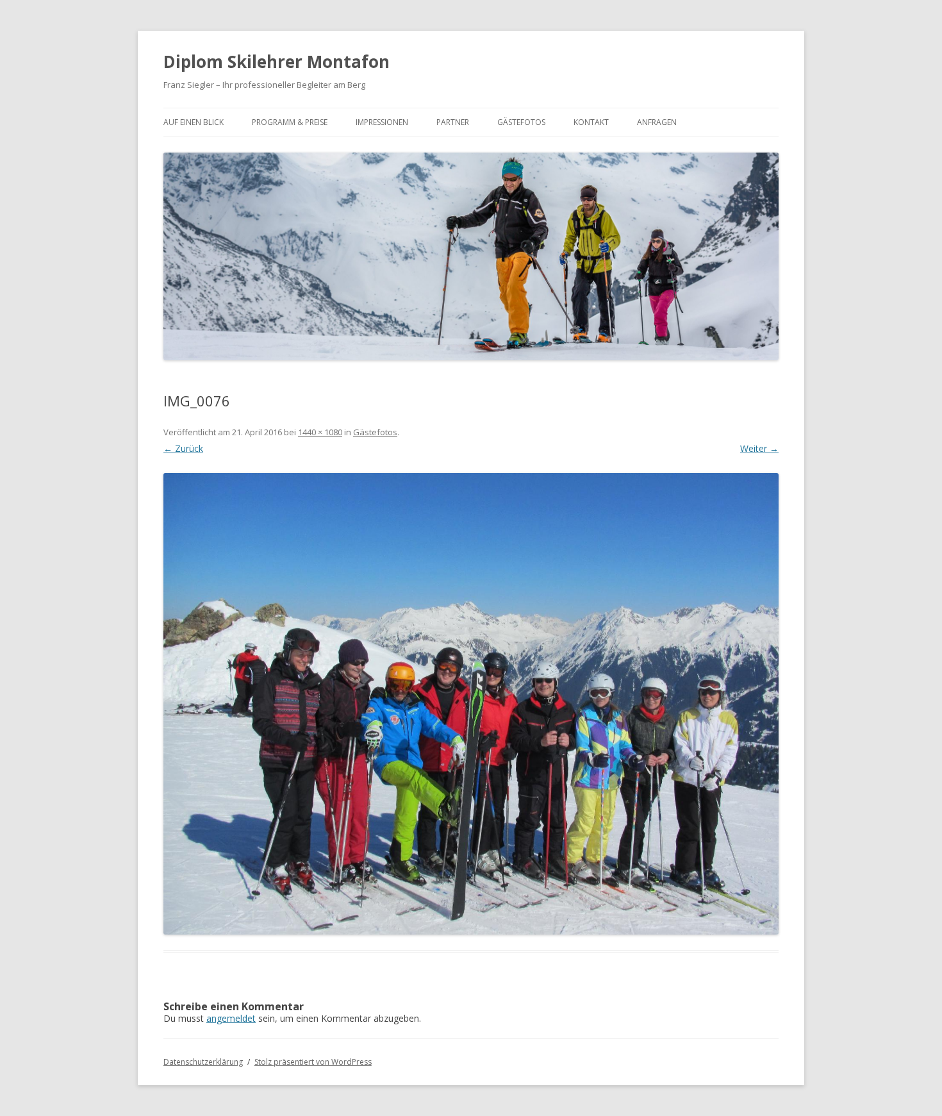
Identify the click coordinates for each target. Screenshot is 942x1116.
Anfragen (657, 122)
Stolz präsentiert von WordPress (313, 1061)
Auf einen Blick (193, 122)
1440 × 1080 (320, 432)
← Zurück (183, 448)
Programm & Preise (289, 122)
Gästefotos (521, 122)
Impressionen (382, 122)
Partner (452, 122)
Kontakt (591, 122)
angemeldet (231, 1018)
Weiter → (759, 448)
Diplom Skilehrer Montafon (276, 61)
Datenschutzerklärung (203, 1061)
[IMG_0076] (471, 704)
